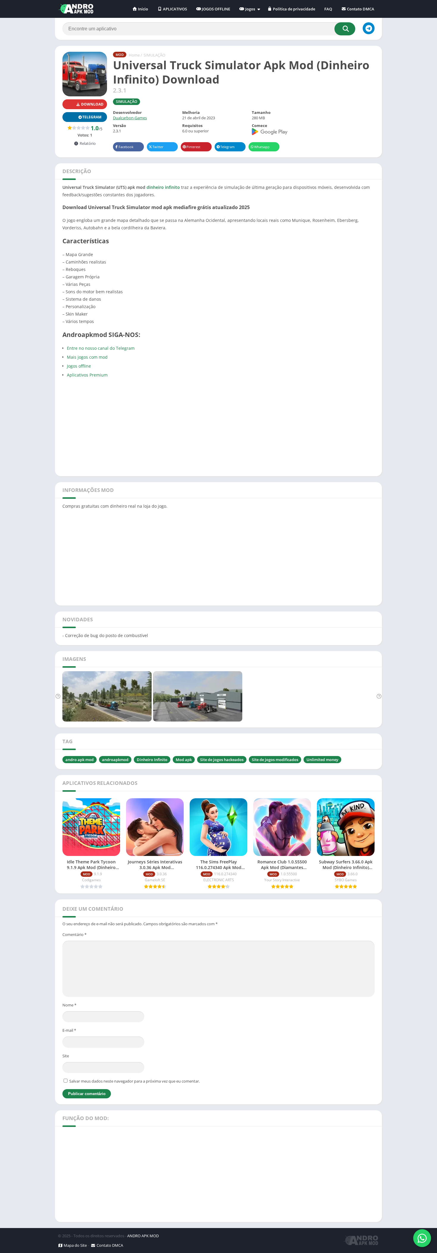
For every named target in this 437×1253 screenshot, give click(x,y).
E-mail (69, 1030)
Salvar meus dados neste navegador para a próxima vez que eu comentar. (134, 1081)
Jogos (249, 9)
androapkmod (115, 759)
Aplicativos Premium (87, 375)
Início (142, 9)
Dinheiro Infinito (152, 759)
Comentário (74, 934)
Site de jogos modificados (275, 759)
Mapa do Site (75, 1245)
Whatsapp (262, 147)
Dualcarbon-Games (130, 117)
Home (134, 55)
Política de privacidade (293, 9)
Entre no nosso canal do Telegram (101, 348)
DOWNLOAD (91, 104)
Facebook (126, 147)
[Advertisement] (218, 426)
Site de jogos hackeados (221, 759)
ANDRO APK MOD (143, 1235)
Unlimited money (322, 759)
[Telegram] (369, 28)
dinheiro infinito (163, 187)
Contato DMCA (360, 9)
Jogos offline (79, 366)
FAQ (328, 9)
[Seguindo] (379, 696)
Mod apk (184, 759)
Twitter (158, 147)
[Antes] (58, 696)
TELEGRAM (91, 117)
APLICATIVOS (174, 9)
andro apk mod (79, 759)
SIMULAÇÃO (154, 55)
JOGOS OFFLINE (215, 9)
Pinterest (193, 147)
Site (65, 1055)
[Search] (344, 28)
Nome (69, 1005)
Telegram (227, 147)
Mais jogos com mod (87, 357)
